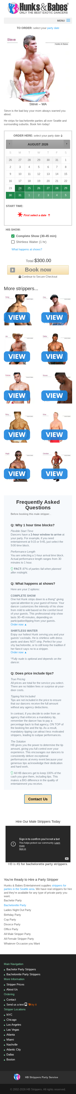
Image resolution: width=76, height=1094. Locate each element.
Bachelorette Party (15, 905)
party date (53, 27)
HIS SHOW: (13, 229)
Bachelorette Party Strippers (23, 974)
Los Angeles (13, 1024)
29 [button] (66, 189)
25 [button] (29, 189)
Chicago (11, 1019)
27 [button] (48, 189)
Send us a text (21, 1004)
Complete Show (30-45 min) (36, 236)
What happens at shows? (27, 249)
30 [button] (10, 196)
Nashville (12, 1044)
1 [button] (29, 196)
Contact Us (38, 799)
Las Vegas (12, 1029)
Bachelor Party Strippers (21, 969)
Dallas (10, 1054)
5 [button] (66, 196)
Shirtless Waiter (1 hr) (31, 242)
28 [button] (57, 189)
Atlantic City (13, 1049)
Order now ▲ (19, 624)
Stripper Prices (15, 984)
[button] (9, 143)
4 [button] (57, 196)
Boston (10, 1059)
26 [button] (39, 189)
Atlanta (10, 1034)
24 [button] (20, 189)
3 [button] (48, 196)
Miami (10, 1039)
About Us (12, 989)
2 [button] (39, 196)
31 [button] (20, 196)
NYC (9, 1014)
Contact (11, 999)
